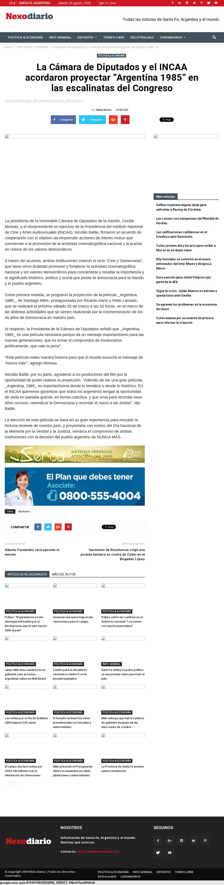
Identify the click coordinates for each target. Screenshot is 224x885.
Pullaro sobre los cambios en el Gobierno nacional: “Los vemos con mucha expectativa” (122, 622)
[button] (214, 37)
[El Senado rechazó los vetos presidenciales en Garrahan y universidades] (74, 700)
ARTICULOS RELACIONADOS (27, 574)
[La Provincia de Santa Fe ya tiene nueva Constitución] (123, 748)
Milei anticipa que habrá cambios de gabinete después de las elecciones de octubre (122, 723)
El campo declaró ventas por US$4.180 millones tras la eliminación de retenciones (23, 771)
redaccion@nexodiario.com (98, 851)
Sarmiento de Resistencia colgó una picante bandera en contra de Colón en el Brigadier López (112, 554)
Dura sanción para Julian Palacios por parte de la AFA (183, 280)
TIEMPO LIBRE (113, 37)
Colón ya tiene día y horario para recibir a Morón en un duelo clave (186, 248)
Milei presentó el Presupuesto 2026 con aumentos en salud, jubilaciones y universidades (73, 771)
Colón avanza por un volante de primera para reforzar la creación (185, 320)
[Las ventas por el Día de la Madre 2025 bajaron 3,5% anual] (26, 700)
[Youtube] (216, 3)
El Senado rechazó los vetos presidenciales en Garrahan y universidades (72, 723)
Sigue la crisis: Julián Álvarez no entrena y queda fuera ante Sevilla (186, 293)
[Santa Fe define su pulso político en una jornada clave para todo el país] (123, 651)
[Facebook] (172, 3)
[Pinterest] (201, 3)
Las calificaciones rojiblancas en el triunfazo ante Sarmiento (181, 234)
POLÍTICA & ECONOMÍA (25, 37)
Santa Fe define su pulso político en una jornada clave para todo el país (122, 674)
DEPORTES (85, 37)
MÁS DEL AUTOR (64, 574)
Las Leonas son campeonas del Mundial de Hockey (187, 221)
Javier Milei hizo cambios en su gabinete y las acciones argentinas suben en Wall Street (25, 674)
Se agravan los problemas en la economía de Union (186, 307)
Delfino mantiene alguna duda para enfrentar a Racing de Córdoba (181, 207)
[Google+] (180, 3)
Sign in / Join (107, 3)
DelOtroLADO (142, 37)
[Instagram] (187, 3)
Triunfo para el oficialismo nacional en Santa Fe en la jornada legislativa (70, 674)
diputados (24, 511)
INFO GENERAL (60, 37)
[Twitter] (208, 3)
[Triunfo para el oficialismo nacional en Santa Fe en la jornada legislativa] (74, 651)
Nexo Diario (103, 109)
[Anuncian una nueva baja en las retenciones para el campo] (74, 598)
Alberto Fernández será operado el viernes (32, 552)
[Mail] (194, 3)
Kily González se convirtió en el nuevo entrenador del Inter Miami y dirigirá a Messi (183, 263)
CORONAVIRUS (171, 37)
